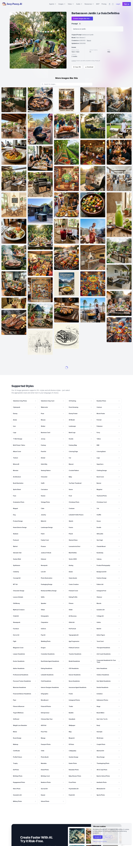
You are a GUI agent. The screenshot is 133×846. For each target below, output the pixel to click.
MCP (97, 4)
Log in (118, 4)
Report (89, 40)
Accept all (98, 837)
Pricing (104, 4)
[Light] (113, 4)
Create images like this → (82, 18)
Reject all (108, 837)
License (74, 60)
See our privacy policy (100, 841)
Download (90, 67)
